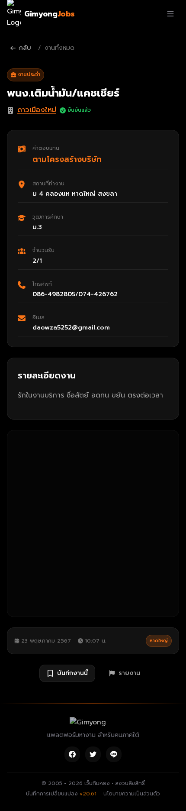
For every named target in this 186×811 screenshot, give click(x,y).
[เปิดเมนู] (170, 14)
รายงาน (129, 673)
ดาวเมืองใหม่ (36, 110)
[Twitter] (93, 754)
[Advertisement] (93, 523)
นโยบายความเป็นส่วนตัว (131, 793)
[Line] (114, 754)
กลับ (25, 47)
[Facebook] (72, 754)
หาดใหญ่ (159, 640)
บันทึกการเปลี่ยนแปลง (61, 793)
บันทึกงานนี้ (72, 673)
